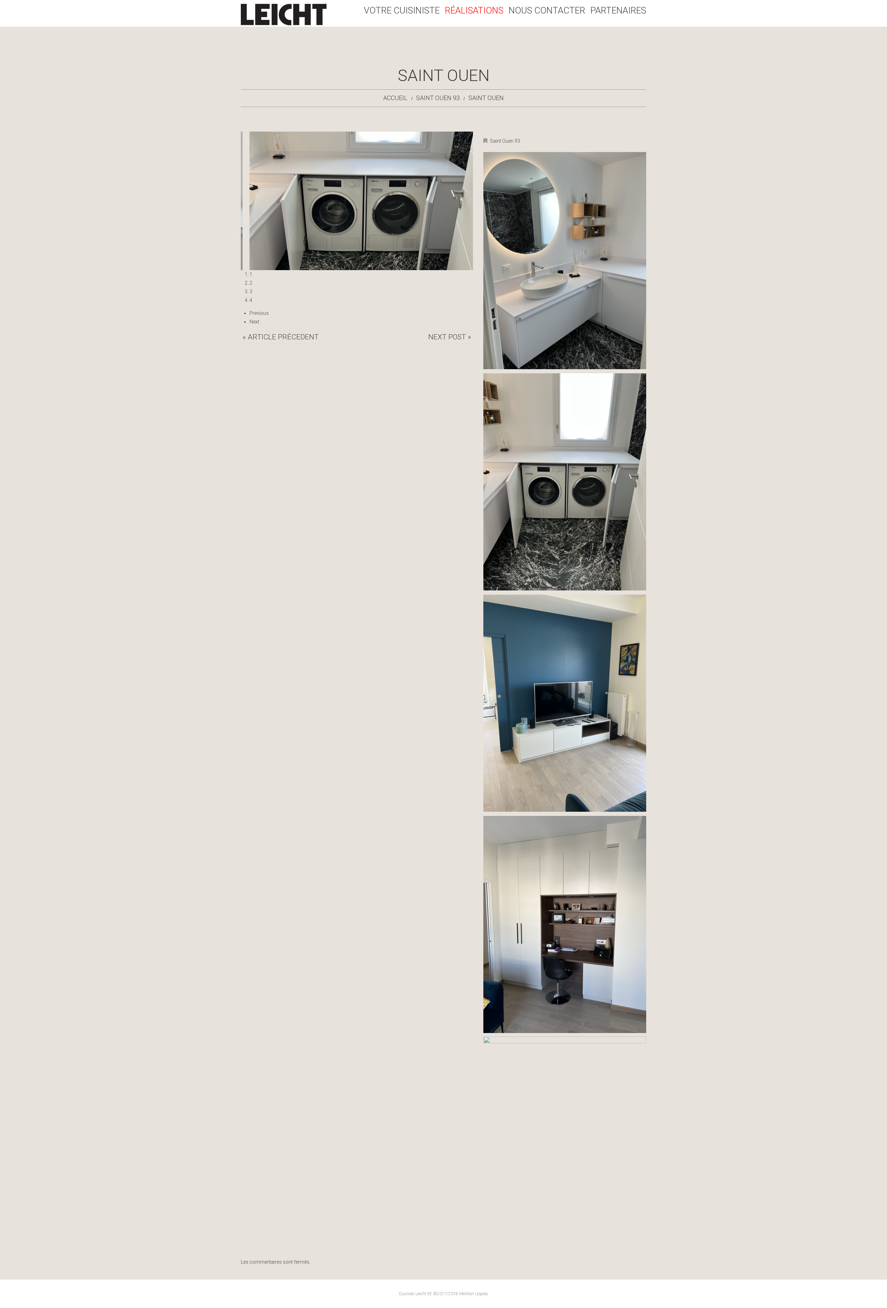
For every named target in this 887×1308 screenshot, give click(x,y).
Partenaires (618, 10)
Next (254, 321)
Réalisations (474, 10)
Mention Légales (473, 1293)
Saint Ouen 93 (438, 97)
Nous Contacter (547, 10)
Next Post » (449, 337)
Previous (259, 313)
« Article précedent (281, 337)
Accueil (395, 97)
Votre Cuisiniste (402, 10)
